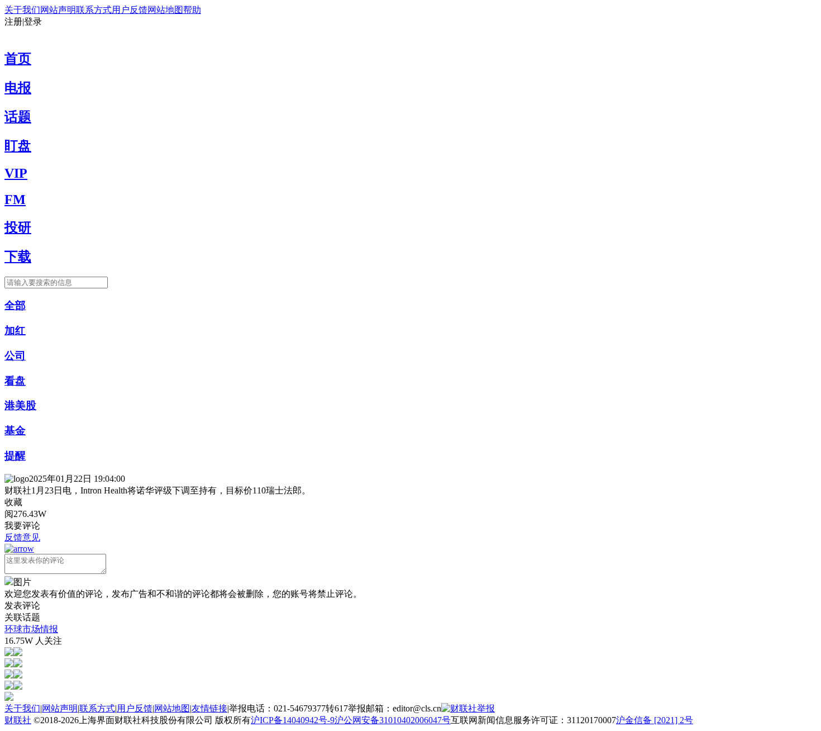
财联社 (17, 720)
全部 (15, 305)
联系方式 (94, 10)
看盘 (15, 381)
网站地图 (165, 10)
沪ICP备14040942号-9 (293, 720)
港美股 (20, 405)
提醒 (15, 456)
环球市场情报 (31, 629)
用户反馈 (129, 10)
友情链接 (209, 708)
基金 (15, 430)
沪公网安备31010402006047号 (393, 720)
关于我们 (22, 10)
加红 (15, 330)
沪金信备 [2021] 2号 (654, 720)
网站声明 (58, 10)
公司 (15, 356)
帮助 (192, 10)
